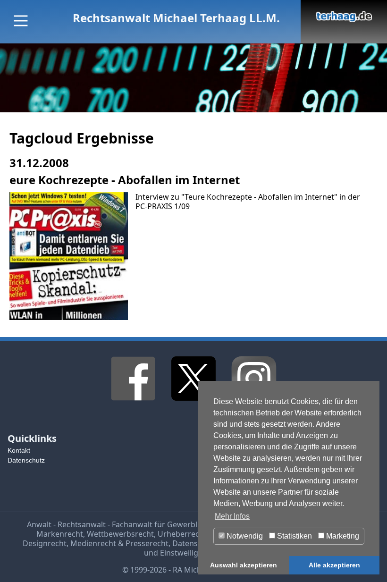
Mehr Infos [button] (232, 516)
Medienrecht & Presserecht (119, 543)
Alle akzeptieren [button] (334, 565)
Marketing (341, 536)
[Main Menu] (20, 20)
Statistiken (293, 536)
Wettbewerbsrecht (120, 534)
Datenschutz (26, 460)
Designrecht (45, 543)
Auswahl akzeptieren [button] (243, 565)
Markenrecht (59, 534)
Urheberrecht (182, 534)
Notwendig (244, 536)
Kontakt (19, 450)
